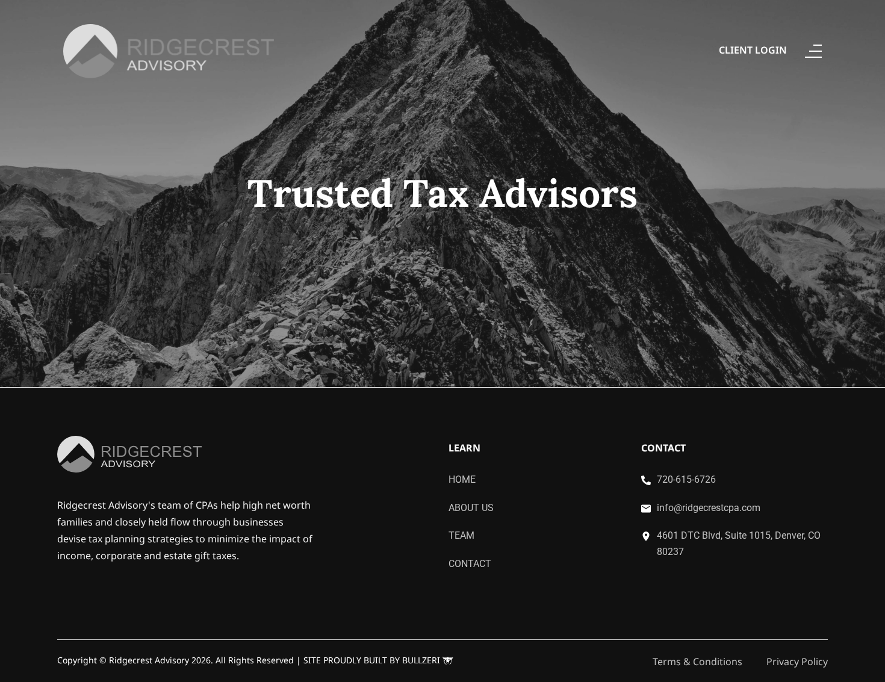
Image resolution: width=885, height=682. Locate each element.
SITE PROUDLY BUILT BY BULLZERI (372, 660)
